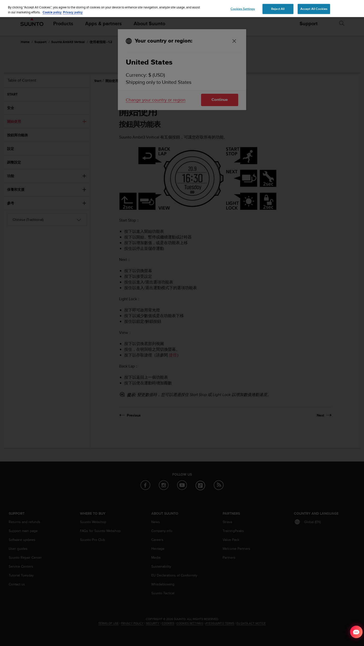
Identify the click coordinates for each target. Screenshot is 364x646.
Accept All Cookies (313, 9)
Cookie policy (52, 12)
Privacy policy (73, 12)
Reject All (278, 9)
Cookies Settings (243, 9)
